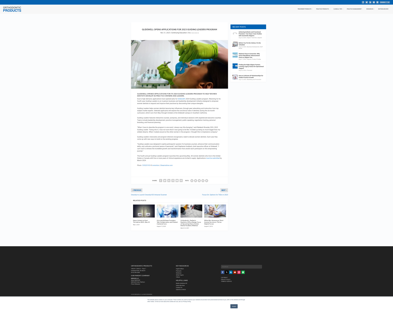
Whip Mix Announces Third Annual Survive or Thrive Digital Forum (213, 222)
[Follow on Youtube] (235, 272)
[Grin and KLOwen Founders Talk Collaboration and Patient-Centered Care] (167, 211)
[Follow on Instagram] (239, 272)
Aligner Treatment (252, 37)
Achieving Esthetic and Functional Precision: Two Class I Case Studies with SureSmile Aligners (250, 33)
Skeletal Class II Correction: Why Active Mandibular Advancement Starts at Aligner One (249, 55)
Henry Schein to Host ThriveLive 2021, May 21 (141, 221)
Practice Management (354, 9)
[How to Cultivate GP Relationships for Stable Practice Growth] (235, 77)
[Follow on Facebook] (222, 272)
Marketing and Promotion (254, 79)
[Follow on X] (226, 272)
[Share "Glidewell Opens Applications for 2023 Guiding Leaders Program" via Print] (181, 181)
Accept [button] (234, 306)
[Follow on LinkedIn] (230, 272)
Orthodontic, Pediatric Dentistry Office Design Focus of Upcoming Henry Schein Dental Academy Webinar (191, 222)
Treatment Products (304, 9)
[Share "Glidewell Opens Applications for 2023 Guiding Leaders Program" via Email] (177, 181)
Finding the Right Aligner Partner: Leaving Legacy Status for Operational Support (251, 66)
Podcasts (249, 70)
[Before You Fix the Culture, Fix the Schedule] (235, 44)
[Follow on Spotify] (243, 272)
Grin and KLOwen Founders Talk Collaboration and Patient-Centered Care (167, 222)
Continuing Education (179, 33)
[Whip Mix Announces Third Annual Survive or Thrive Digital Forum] (215, 211)
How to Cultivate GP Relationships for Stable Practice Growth (251, 76)
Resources (369, 9)
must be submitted (213, 158)
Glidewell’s (181, 99)
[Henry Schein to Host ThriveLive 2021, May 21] (144, 211)
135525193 (146, 165)
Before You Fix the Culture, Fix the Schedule (250, 44)
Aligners (259, 37)
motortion (155, 165)
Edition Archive (383, 9)
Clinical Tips (338, 9)
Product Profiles (256, 59)
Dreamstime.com (166, 165)
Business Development (253, 47)
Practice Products (322, 9)
